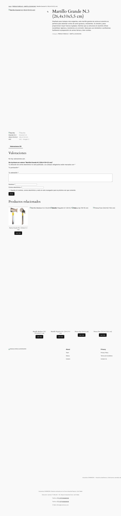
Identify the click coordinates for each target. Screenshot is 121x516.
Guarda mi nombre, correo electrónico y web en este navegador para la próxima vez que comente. (43, 190)
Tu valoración (14, 172)
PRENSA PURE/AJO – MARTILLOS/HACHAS (24, 6)
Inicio (10, 6)
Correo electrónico (15, 187)
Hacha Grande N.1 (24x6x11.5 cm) (18, 228)
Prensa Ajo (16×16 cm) (81, 331)
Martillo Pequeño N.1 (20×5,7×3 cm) (60, 332)
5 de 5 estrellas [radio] (16, 169)
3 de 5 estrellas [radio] (13, 169)
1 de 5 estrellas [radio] (9, 169)
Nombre (12, 184)
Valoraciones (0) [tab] (15, 146)
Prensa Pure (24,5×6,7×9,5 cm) (103, 331)
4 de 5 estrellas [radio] (14, 169)
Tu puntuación (14, 167)
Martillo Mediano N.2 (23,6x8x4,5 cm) (39, 332)
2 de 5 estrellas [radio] (11, 169)
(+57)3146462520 (64, 498)
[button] (47, 11)
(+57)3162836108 (64, 501)
